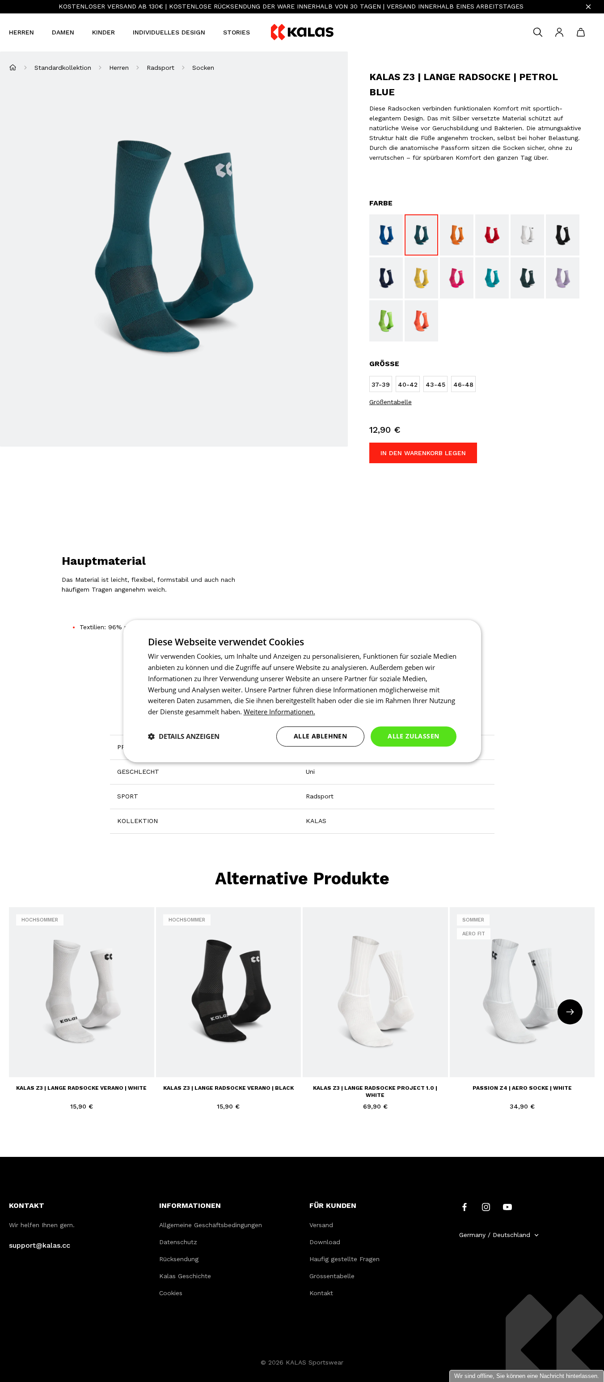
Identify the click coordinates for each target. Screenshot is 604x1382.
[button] (184, 736)
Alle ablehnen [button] (320, 736)
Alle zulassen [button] (413, 736)
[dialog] (302, 691)
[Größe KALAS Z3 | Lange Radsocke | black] (562, 235)
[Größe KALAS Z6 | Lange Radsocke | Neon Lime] (386, 320)
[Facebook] (464, 1206)
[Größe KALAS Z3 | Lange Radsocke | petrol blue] (421, 235)
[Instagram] (486, 1206)
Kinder (103, 32)
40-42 (46, 1058)
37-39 (24, 1058)
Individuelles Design (169, 32)
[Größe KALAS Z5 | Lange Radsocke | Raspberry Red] (456, 278)
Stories (236, 32)
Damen (63, 32)
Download (324, 1242)
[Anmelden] (559, 32)
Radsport (160, 67)
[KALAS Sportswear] (302, 32)
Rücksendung (179, 1259)
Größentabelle (390, 401)
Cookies (170, 1293)
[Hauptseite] (13, 67)
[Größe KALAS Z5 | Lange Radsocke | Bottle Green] (527, 278)
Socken (203, 67)
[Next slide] (570, 1011)
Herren (21, 32)
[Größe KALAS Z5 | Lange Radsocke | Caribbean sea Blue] (492, 278)
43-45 (69, 1058)
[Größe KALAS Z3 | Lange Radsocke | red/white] (492, 235)
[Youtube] (507, 1206)
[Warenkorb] (580, 32)
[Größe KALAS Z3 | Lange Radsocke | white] (527, 235)
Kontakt (321, 1293)
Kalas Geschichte (185, 1276)
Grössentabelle (332, 1276)
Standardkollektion (62, 67)
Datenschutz (178, 1242)
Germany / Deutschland (494, 1234)
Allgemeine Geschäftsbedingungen (210, 1224)
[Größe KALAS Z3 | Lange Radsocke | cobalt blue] (386, 235)
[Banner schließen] (588, 6)
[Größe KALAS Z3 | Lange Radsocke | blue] (386, 278)
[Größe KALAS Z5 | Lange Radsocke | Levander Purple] (562, 278)
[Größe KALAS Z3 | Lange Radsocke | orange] (456, 235)
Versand (321, 1224)
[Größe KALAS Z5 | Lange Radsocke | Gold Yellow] (421, 278)
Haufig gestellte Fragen (344, 1259)
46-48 (92, 1058)
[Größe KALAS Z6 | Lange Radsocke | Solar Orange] (421, 320)
